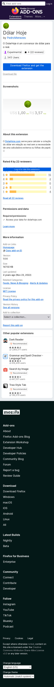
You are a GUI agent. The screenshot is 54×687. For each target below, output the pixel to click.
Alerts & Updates (39, 283)
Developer (9, 588)
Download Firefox (14, 491)
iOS (5, 508)
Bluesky (8, 621)
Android (8, 513)
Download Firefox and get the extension (27, 67)
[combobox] (23, 4)
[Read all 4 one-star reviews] (28, 191)
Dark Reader (16, 339)
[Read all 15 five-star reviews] (28, 175)
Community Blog (13, 459)
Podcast (8, 626)
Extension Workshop (15, 442)
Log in (49, 3)
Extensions (15, 16)
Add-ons (9, 425)
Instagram (9, 604)
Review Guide (11, 475)
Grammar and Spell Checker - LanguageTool (26, 357)
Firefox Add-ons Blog (16, 436)
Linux (6, 519)
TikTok (7, 615)
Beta (6, 546)
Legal (30, 638)
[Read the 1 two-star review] (28, 187)
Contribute (9, 583)
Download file (10, 74)
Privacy (6, 638)
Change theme (10, 672)
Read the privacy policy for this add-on (23, 299)
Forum (7, 464)
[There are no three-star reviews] (28, 183)
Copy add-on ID (14, 250)
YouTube (8, 609)
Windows (9, 496)
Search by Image (18, 369)
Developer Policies (14, 453)
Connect (8, 577)
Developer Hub (12, 447)
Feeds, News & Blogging (15, 283)
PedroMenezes (16, 37)
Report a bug (11, 470)
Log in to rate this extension (27, 169)
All (4, 524)
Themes (28, 16)
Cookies (19, 638)
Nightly (7, 540)
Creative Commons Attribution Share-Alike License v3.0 (23, 650)
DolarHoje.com (13, 141)
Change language (12, 663)
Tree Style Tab (17, 385)
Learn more (9, 226)
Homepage (8, 247)
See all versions (11, 307)
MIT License (9, 291)
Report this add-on (13, 325)
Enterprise (9, 561)
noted (31, 644)
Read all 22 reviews (13, 198)
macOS (7, 502)
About (7, 431)
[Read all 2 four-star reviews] (28, 179)
